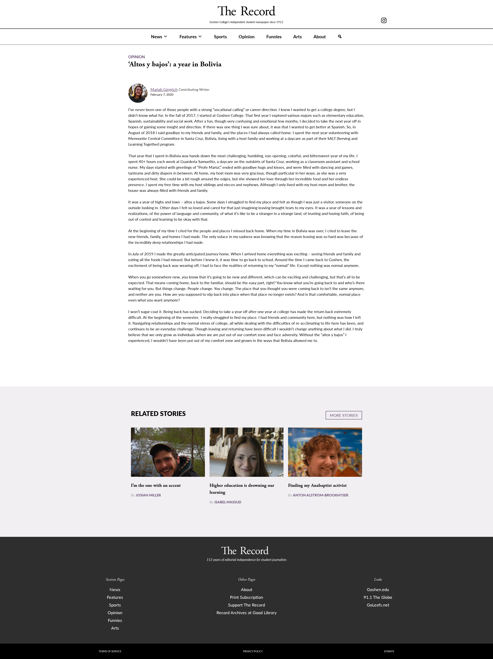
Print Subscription (246, 597)
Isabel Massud (228, 501)
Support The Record (246, 605)
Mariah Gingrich (164, 89)
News (156, 36)
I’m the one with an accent (156, 485)
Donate (389, 651)
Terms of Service (110, 651)
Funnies (274, 36)
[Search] (340, 36)
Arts (297, 36)
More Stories (344, 415)
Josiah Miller (148, 495)
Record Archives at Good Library (246, 612)
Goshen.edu (378, 589)
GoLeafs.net (378, 605)
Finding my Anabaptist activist (317, 485)
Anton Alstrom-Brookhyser (320, 495)
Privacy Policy (253, 651)
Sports (220, 36)
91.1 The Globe (378, 597)
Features (188, 36)
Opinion (247, 36)
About (320, 36)
